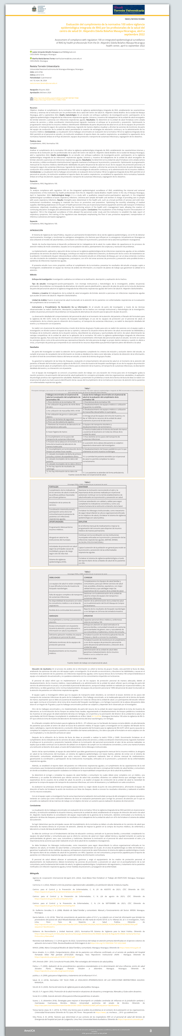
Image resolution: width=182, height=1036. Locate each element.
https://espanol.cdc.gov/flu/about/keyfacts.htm (53, 899)
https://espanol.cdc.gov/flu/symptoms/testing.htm (55, 905)
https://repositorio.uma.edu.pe (130, 1019)
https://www (101, 1012)
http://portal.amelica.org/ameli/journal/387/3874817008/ (56, 98)
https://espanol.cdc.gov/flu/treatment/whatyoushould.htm (58, 892)
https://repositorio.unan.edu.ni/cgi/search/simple (54, 971)
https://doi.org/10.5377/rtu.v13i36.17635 (50, 99)
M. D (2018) (96, 716)
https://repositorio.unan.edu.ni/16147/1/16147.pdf (55, 957)
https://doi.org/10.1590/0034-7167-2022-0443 (108, 943)
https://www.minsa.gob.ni (130, 947)
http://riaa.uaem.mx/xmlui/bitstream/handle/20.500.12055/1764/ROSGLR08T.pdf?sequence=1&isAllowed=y (77, 1005)
